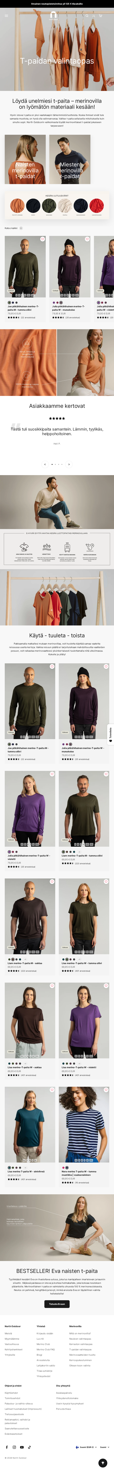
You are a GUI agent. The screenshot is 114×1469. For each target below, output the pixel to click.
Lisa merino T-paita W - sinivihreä (26, 1171)
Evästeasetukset (13, 1433)
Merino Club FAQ (46, 1349)
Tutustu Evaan (57, 1304)
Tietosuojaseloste (14, 1414)
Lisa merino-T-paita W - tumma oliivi (82, 963)
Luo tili (40, 1338)
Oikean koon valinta (79, 1365)
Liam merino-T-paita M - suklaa (25, 963)
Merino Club (43, 1344)
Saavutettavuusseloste (17, 1428)
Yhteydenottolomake (67, 1398)
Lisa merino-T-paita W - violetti (79, 1067)
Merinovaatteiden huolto (82, 1354)
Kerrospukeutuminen (80, 1360)
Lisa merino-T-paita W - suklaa (25, 1067)
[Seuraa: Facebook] (7, 1447)
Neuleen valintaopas (80, 1338)
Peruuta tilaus (63, 1408)
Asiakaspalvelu (64, 1392)
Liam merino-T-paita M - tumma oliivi (82, 855)
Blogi (39, 1354)
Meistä (8, 1333)
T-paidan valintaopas (80, 1349)
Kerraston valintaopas (80, 1344)
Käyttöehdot (11, 1392)
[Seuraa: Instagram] (14, 1447)
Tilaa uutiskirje (44, 1370)
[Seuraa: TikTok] (29, 1447)
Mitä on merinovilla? (80, 1333)
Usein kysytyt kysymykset (70, 1403)
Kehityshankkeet (13, 1349)
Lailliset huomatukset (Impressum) (23, 1408)
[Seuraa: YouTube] (22, 1447)
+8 (79, 852)
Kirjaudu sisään (45, 1333)
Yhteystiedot (43, 1376)
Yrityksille (10, 1354)
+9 (79, 959)
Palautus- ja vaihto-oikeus (19, 1403)
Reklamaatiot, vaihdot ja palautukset (17, 1421)
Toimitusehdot (12, 1398)
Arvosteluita (43, 1360)
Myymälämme (12, 1338)
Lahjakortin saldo (46, 1365)
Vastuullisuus (12, 1344)
